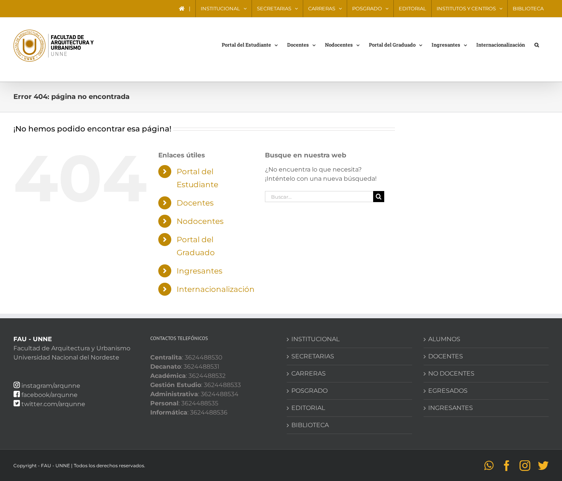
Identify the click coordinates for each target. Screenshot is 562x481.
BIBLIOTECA (310, 425)
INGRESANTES (450, 407)
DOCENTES (445, 356)
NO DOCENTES (451, 373)
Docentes (195, 202)
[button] (536, 44)
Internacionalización (216, 289)
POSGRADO (309, 390)
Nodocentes (200, 221)
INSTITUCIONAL (315, 339)
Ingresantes (200, 270)
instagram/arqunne (50, 385)
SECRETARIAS (312, 356)
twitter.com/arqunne (53, 404)
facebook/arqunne (49, 394)
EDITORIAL (308, 407)
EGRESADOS (448, 390)
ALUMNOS (444, 339)
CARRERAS (308, 373)
